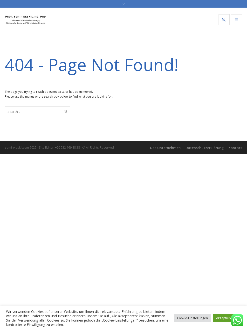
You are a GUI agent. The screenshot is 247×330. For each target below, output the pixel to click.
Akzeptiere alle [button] (227, 318)
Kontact (235, 147)
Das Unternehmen (165, 147)
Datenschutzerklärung (204, 147)
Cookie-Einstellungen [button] (192, 318)
